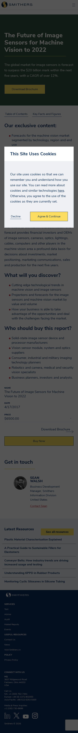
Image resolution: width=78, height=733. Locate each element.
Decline (15, 216)
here (61, 190)
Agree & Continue (49, 216)
